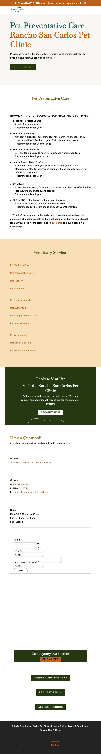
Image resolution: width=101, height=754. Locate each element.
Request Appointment (50, 677)
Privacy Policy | (59, 726)
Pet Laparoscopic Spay (22, 300)
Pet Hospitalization (20, 342)
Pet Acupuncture (19, 335)
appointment (23, 67)
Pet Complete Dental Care (24, 315)
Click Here (50, 659)
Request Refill (50, 692)
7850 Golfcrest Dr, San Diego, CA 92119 (31, 462)
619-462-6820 (25, 3)
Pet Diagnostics (18, 288)
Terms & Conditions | (78, 726)
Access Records (50, 707)
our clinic (57, 223)
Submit (20, 571)
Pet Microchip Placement (23, 350)
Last (39, 547)
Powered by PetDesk (50, 730)
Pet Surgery (16, 280)
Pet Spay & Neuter (20, 323)
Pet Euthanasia (18, 308)
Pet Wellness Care (19, 265)
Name (18, 539)
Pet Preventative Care (22, 273)
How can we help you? (26, 562)
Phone (17, 555)
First (39, 543)
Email (17, 551)
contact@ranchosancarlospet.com (31, 492)
